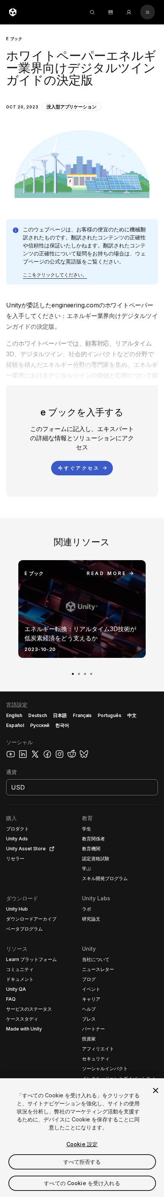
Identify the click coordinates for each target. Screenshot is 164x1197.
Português (109, 715)
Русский (39, 725)
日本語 (60, 715)
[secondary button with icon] (147, 12)
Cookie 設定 (82, 1144)
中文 (132, 715)
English (14, 715)
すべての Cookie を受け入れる (82, 1183)
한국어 (62, 725)
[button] (82, 115)
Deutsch (37, 715)
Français (82, 715)
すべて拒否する (82, 1161)
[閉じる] (155, 1090)
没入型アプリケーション (72, 107)
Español (15, 725)
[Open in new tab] (50, 849)
